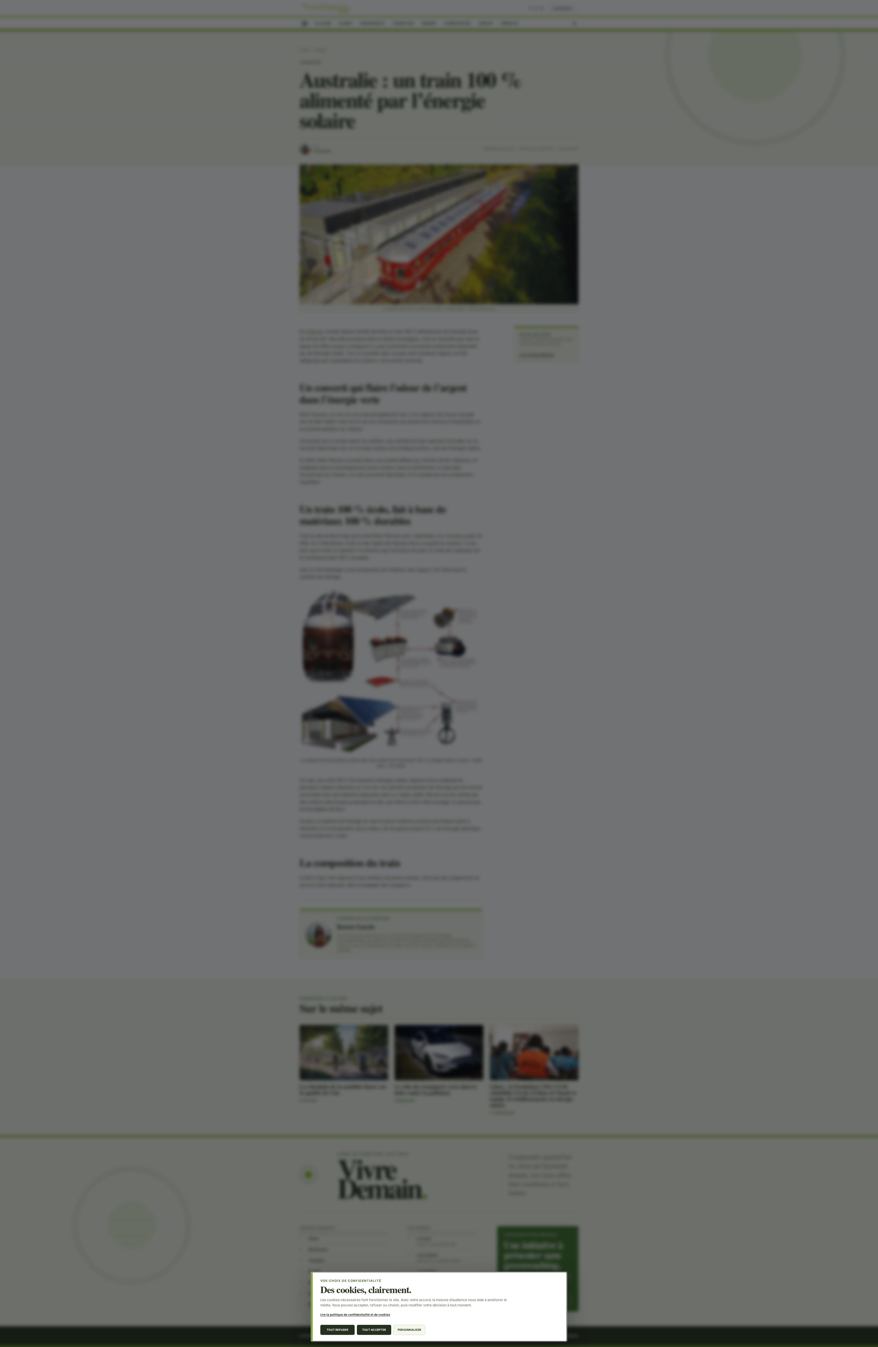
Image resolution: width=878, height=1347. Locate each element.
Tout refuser (337, 1329)
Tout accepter (374, 1329)
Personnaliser (409, 1329)
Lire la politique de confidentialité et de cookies (355, 1314)
